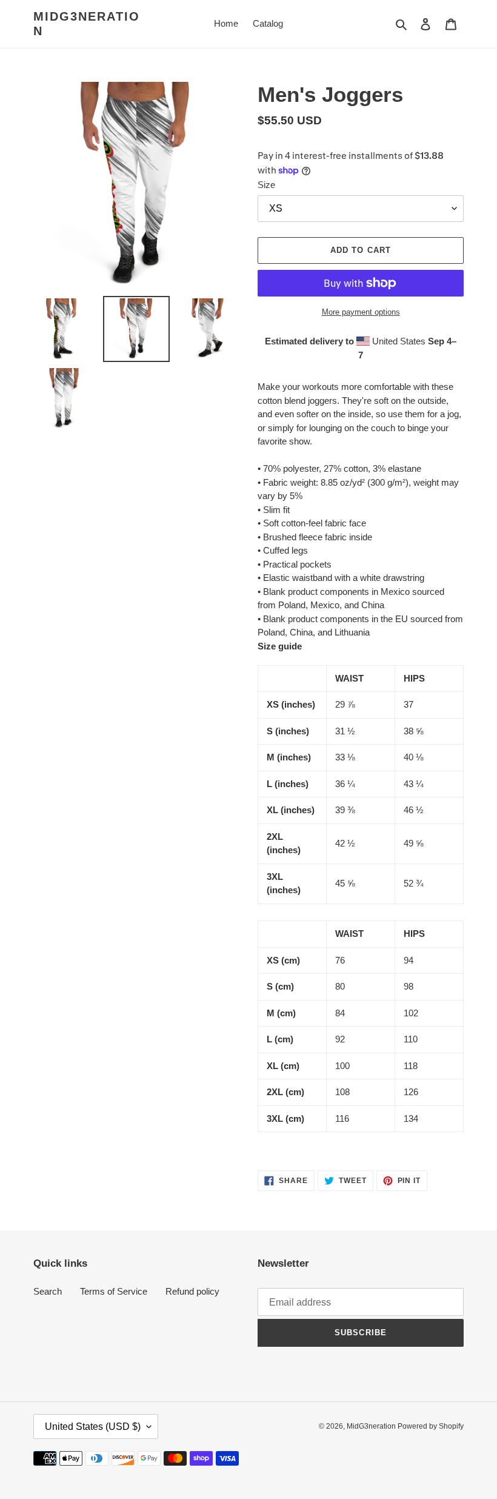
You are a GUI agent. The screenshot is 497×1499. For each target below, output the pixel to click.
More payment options (361, 312)
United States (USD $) (93, 1426)
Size (266, 184)
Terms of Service (113, 1291)
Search (47, 1291)
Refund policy (192, 1291)
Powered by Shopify (431, 1426)
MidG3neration (86, 24)
